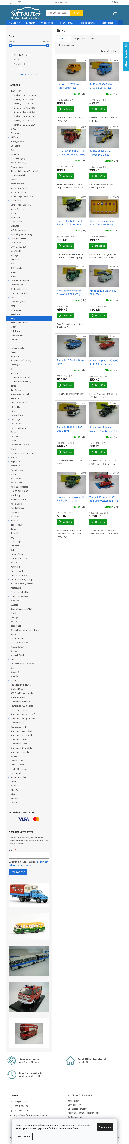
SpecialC (15, 672)
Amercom (15, 217)
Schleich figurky (18, 655)
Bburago (15, 255)
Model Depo (16, 503)
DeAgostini (16, 310)
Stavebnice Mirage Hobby (23, 718)
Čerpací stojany (18, 158)
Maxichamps (16, 478)
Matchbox (15, 465)
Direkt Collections (19, 322)
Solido (14, 680)
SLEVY (13, 129)
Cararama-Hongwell (20, 280)
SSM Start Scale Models (22, 693)
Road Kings (16, 626)
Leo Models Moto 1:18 (21, 444)
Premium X (15, 600)
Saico (13, 634)
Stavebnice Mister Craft (22, 731)
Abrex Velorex (17, 209)
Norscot (14, 533)
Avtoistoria (16, 242)
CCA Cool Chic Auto (19, 293)
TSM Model (16, 773)
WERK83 (14, 798)
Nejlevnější (80, 38)
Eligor (13, 327)
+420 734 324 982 (21, 1110)
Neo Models (16, 525)
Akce (18, 59)
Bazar (13, 179)
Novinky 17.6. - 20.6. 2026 (25, 116)
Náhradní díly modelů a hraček (25, 171)
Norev (13, 529)
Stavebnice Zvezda (20, 752)
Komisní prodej (18, 175)
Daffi (13, 305)
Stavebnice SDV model (21, 735)
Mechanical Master (19, 486)
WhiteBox (15, 790)
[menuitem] (14, 22)
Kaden (14, 432)
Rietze (14, 621)
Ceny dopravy (74, 1104)
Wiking (14, 794)
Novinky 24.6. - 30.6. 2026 (25, 112)
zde (76, 1128)
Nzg (12, 537)
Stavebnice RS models (21, 748)
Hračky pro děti (18, 141)
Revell (13, 613)
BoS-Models (16, 268)
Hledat (77, 12)
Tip (17, 68)
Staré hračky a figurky (21, 684)
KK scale (15, 436)
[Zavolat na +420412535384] (13, 2)
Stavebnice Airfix (18, 697)
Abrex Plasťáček (18, 192)
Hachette (15, 373)
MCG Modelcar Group (20, 499)
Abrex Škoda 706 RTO (21, 204)
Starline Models (18, 689)
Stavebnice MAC (18, 722)
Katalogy (15, 154)
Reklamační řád (75, 1117)
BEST (13, 263)
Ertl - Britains (16, 331)
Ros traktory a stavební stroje (25, 630)
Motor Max (15, 516)
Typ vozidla (16, 133)
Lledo (13, 449)
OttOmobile (16, 545)
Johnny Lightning (18, 428)
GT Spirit (15, 356)
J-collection (16, 423)
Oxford (14, 550)
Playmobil (15, 566)
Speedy (14, 676)
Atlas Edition (16, 221)
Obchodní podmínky (77, 1109)
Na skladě (21, 55)
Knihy (13, 150)
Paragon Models (18, 571)
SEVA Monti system (19, 642)
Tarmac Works (17, 764)
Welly (13, 785)
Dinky (13, 318)
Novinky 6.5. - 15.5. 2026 (24, 124)
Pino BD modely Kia (19, 575)
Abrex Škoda (16, 200)
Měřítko (14, 137)
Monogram (16, 512)
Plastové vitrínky (18, 162)
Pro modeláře (17, 167)
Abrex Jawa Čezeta (20, 188)
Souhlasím (105, 1127)
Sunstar (14, 756)
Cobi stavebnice (18, 284)
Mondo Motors (17, 508)
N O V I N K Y (16, 91)
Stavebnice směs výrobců (23, 714)
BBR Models (16, 259)
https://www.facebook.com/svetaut (31, 1115)
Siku (12, 659)
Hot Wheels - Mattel (20, 394)
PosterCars (16, 588)
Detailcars (15, 314)
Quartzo (14, 604)
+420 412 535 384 (21, 1106)
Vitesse (14, 781)
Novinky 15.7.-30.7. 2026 (25, 103)
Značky (14, 802)
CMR (13, 297)
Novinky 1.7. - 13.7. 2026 (24, 108)
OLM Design (16, 541)
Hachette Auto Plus (23, 377)
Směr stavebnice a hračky (23, 663)
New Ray (15, 520)
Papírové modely (18, 554)
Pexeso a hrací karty (20, 558)
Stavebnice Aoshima (20, 701)
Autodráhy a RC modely (21, 234)
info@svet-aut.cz (22, 1101)
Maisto (14, 457)
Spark (13, 668)
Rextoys (14, 617)
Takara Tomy (17, 760)
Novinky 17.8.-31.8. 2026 (25, 95)
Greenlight (15, 364)
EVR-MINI (14, 339)
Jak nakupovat (61, 2)
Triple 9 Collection (19, 769)
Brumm (14, 272)
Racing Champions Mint (21, 609)
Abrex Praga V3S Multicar (22, 196)
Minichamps (16, 495)
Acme (13, 213)
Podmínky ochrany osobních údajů (84, 1112)
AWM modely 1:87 (19, 247)
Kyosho (14, 440)
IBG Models (16, 398)
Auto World (16, 251)
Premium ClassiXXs (19, 596)
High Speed (16, 390)
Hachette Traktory (22, 381)
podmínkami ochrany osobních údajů (28, 863)
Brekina (14, 276)
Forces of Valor (18, 348)
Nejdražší (95, 38)
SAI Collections (18, 638)
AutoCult (15, 226)
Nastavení (24, 1136)
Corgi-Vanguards (18, 301)
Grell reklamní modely (21, 360)
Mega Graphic (17, 470)
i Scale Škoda (17, 415)
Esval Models (17, 335)
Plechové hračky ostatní (22, 583)
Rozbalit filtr (27, 74)
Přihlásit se (18, 872)
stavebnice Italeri (19, 710)
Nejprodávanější (66, 45)
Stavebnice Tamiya (19, 743)
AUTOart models (18, 230)
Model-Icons (16, 482)
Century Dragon (18, 289)
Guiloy (13, 369)
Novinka (19, 64)
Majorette (15, 461)
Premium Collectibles (21, 592)
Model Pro (15, 474)
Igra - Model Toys (19, 402)
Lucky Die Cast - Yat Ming (22, 453)
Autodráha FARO (18, 238)
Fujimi (13, 352)
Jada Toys (15, 419)
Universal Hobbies (19, 777)
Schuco (14, 651)
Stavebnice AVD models (22, 706)
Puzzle (14, 562)
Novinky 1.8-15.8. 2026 (24, 99)
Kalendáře (15, 146)
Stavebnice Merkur (19, 727)
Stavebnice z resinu (20, 739)
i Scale (14, 411)
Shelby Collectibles (20, 647)
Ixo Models (16, 407)
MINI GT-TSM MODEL (20, 491)
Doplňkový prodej (19, 183)
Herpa (13, 385)
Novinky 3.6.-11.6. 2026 (24, 120)
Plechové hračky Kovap (22, 579)
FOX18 (14, 343)
